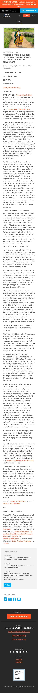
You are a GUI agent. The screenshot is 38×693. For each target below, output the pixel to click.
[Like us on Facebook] (3, 10)
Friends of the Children (24, 95)
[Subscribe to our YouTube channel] (13, 10)
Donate (27, 16)
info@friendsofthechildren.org (19, 632)
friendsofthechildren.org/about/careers (20, 460)
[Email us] (15, 10)
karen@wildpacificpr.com (12, 87)
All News (7, 585)
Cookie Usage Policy (19, 639)
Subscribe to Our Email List (19, 616)
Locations (19, 662)
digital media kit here (18, 501)
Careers (19, 660)
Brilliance (27, 686)
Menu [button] (33, 16)
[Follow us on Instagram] (6, 10)
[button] (19, 16)
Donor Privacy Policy (19, 636)
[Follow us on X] (11, 10)
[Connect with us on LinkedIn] (8, 10)
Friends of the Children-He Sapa (19, 109)
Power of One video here (11, 504)
